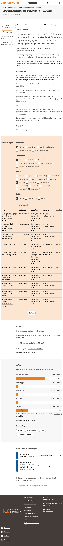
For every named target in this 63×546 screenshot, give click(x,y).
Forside (4, 7)
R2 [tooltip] (41, 120)
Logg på (26, 520)
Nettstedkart (27, 510)
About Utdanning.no (29, 501)
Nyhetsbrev (7, 540)
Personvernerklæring (29, 513)
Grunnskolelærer (31, 430)
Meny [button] (60, 3)
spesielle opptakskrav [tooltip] (26, 77)
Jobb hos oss (27, 507)
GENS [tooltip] (58, 244)
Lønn (35, 25)
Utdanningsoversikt (12, 7)
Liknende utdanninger (50, 25)
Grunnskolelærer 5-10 (9, 267)
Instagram (7, 532)
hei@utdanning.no (48, 511)
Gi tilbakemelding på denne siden (31, 524)
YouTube (6, 536)
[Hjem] (14, 3)
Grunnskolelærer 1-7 (8, 244)
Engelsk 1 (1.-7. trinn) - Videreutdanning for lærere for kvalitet (9, 236)
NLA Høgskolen (48, 244)
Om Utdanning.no (28, 497)
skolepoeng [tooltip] (52, 77)
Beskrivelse (20, 25)
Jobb (40, 25)
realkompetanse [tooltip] (43, 75)
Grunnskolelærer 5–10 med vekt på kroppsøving (9, 277)
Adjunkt (20, 430)
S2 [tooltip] (34, 120)
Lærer (42, 430)
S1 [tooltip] (31, 120)
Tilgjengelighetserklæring (31, 516)
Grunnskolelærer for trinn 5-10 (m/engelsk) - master (9, 293)
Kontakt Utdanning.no (30, 504)
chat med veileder (33, 3)
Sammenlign (8, 32)
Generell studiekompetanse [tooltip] (25, 75)
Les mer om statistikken (35, 349)
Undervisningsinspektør (25, 434)
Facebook (7, 528)
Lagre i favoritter (7, 26)
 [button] (31, 495)
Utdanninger (28, 25)
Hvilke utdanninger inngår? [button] (27, 352)
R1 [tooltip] (36, 120)
